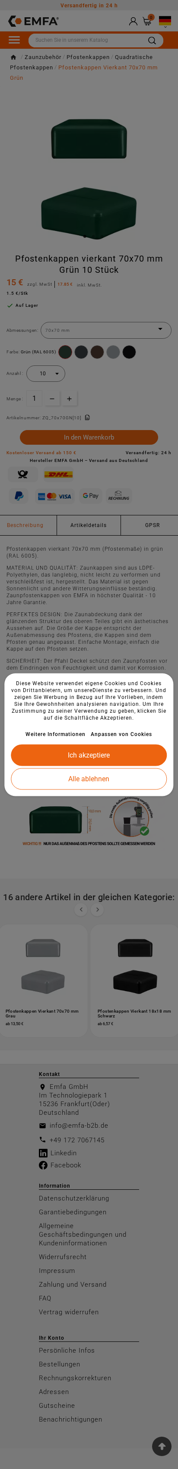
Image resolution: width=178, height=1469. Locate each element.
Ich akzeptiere (89, 755)
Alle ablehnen (88, 778)
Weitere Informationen (55, 734)
